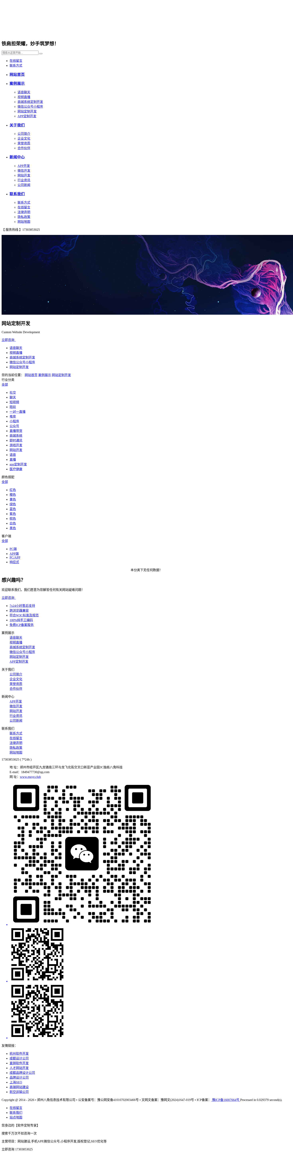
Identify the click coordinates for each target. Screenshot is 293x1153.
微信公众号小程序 (30, 106)
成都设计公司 (19, 1058)
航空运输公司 (19, 1092)
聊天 (13, 397)
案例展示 (17, 83)
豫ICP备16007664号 (225, 1100)
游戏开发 (16, 445)
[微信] (150, 854)
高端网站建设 (19, 1087)
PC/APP (15, 557)
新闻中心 (17, 157)
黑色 (13, 528)
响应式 (14, 562)
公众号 (14, 426)
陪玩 (13, 407)
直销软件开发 (19, 1063)
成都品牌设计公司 (22, 1072)
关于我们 (17, 125)
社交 (13, 392)
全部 (5, 384)
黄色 (13, 499)
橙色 (13, 494)
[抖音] (150, 1011)
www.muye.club (30, 777)
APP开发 (24, 166)
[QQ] (150, 954)
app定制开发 (18, 464)
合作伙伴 (24, 148)
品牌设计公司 (19, 1077)
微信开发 (24, 170)
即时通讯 (16, 440)
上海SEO (16, 1082)
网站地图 (24, 221)
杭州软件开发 (19, 1053)
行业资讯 (24, 180)
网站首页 (17, 74)
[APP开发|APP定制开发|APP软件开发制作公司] (50, 31)
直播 (13, 459)
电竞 (13, 416)
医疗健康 (16, 469)
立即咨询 (9, 340)
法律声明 (24, 212)
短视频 (14, 402)
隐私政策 (24, 217)
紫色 (13, 513)
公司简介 (24, 133)
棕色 (13, 518)
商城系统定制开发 (30, 101)
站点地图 (16, 1117)
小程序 (14, 421)
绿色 (13, 504)
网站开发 (24, 175)
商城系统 (16, 435)
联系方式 (16, 65)
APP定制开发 (27, 116)
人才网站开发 (19, 1068)
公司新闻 (24, 185)
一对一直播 (18, 411)
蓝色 (13, 509)
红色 (13, 490)
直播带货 (16, 431)
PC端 (13, 549)
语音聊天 (24, 92)
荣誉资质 (24, 143)
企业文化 (24, 138)
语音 (13, 454)
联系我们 (17, 194)
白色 (13, 523)
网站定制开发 (27, 111)
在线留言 (16, 60)
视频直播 (24, 97)
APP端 (14, 553)
